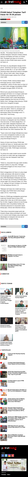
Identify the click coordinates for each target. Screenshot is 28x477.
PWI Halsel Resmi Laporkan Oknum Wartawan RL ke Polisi (16, 426)
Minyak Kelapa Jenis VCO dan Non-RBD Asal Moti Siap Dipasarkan (16, 266)
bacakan (4, 19)
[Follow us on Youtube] (12, 455)
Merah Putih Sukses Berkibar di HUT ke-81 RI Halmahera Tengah (17, 390)
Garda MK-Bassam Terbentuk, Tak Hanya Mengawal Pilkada (16, 237)
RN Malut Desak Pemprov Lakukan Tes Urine (15, 255)
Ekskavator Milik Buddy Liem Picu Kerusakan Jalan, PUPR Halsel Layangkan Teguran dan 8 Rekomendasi (17, 419)
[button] (26, 0)
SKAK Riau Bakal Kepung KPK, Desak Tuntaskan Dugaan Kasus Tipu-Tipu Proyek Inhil (17, 373)
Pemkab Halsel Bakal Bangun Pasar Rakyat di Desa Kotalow (6, 344)
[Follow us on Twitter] (6, 455)
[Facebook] (26, 22)
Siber (8, 474)
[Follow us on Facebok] (2, 455)
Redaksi (3, 474)
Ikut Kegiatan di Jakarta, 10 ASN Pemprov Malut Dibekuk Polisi (17, 246)
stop (9, 19)
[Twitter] (23, 22)
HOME (1, 8)
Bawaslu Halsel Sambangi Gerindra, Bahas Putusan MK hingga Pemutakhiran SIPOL (21, 328)
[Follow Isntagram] (9, 455)
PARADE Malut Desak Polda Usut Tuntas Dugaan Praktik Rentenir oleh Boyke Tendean (21, 311)
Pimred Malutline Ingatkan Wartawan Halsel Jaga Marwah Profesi (16, 436)
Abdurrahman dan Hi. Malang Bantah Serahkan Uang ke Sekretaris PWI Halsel (16, 400)
